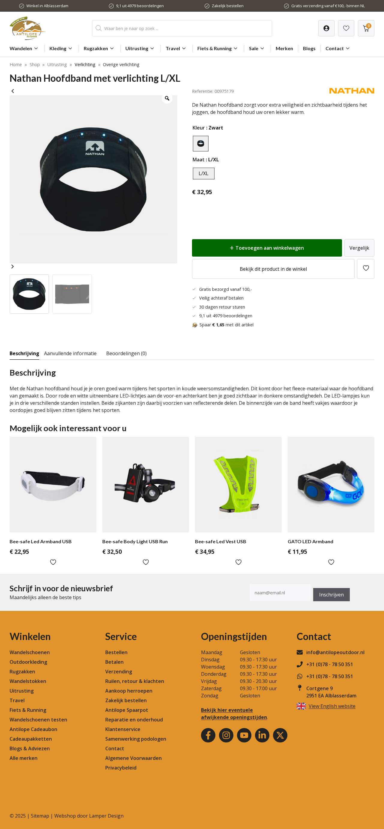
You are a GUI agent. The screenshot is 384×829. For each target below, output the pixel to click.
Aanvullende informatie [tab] (70, 353)
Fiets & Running (214, 48)
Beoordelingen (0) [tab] (126, 353)
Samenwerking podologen (135, 739)
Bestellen (116, 652)
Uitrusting (136, 48)
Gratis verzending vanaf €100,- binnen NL (328, 5)
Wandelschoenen (30, 652)
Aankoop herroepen (128, 690)
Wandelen (21, 48)
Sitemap (40, 815)
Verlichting (85, 64)
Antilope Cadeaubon (33, 729)
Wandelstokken (28, 681)
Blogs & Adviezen (30, 748)
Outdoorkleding (28, 662)
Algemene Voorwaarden (133, 758)
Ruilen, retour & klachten (134, 681)
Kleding (58, 48)
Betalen (114, 662)
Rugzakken (96, 48)
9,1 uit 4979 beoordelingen (140, 5)
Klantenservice (122, 729)
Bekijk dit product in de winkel (273, 269)
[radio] (200, 143)
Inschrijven (331, 594)
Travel (173, 48)
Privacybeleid (120, 767)
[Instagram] (226, 735)
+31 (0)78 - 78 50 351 (329, 664)
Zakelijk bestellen (228, 5)
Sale (253, 48)
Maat (199, 159)
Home (16, 64)
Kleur (199, 127)
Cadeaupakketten (31, 739)
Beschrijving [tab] (24, 353)
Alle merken (24, 758)
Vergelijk (359, 248)
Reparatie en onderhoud (134, 719)
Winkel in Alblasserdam (47, 5)
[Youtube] (244, 735)
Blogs (309, 48)
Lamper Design (106, 815)
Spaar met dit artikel (227, 325)
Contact (335, 48)
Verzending (118, 671)
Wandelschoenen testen (38, 719)
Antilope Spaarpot (126, 710)
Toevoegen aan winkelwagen (270, 248)
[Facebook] (208, 735)
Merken (284, 48)
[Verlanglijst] (326, 28)
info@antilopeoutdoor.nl (335, 652)
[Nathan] (351, 91)
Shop (35, 64)
